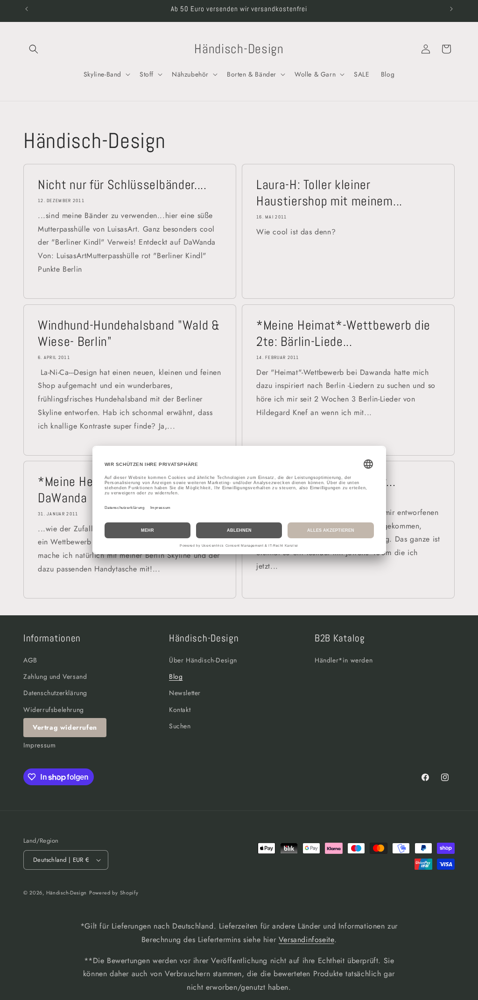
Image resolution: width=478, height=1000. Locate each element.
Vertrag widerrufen (65, 727)
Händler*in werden (344, 660)
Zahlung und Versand (55, 676)
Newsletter (185, 692)
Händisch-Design (66, 892)
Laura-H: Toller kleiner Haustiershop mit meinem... (329, 193)
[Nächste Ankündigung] (451, 9)
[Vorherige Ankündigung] (26, 9)
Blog (176, 676)
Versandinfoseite (306, 939)
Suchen (180, 726)
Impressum (39, 745)
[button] (33, 49)
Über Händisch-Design (203, 660)
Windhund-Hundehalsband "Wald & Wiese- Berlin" (129, 333)
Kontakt (179, 709)
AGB (30, 660)
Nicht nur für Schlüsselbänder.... (122, 185)
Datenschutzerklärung (55, 692)
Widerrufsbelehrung (53, 709)
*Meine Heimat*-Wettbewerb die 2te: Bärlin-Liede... (343, 333)
